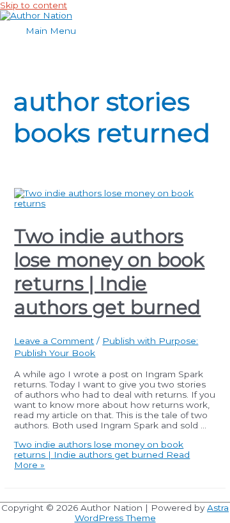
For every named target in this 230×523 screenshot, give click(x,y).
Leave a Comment (54, 341)
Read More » (102, 454)
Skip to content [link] (33, 5)
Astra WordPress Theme (152, 513)
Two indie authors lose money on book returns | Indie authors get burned (109, 271)
